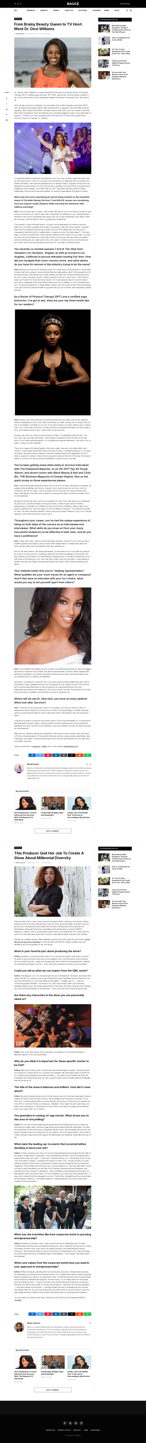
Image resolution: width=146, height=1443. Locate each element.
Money (56, 10)
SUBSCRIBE (125, 4)
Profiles (18, 19)
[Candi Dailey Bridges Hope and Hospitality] (53, 803)
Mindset (44, 10)
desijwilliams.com (71, 746)
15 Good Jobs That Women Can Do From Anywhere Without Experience (120, 75)
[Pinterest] (7, 114)
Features (83, 10)
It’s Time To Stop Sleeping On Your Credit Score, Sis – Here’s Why (121, 51)
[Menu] (15, 10)
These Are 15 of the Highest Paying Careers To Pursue (121, 63)
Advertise (50, 1430)
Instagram (36, 746)
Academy (97, 10)
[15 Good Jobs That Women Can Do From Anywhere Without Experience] (104, 75)
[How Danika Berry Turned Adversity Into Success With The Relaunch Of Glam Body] (26, 803)
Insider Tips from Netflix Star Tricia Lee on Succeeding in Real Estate (78, 815)
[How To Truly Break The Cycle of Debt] (104, 41)
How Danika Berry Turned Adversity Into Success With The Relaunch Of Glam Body (25, 816)
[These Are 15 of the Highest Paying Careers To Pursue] (104, 64)
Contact (77, 1430)
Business (31, 10)
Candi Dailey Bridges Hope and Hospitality (52, 814)
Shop (117, 10)
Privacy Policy (64, 1430)
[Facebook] (7, 98)
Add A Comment (52, 831)
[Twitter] (7, 104)
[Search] (131, 10)
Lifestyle (69, 10)
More (106, 10)
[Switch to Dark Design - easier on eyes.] (127, 10)
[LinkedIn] (7, 109)
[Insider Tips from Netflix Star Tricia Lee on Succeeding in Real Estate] (79, 803)
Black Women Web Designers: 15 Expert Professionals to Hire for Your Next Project (121, 29)
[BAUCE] (73, 3)
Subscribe (95, 1430)
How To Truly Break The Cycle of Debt (121, 39)
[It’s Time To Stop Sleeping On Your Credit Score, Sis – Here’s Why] (104, 52)
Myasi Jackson (21, 862)
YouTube (17, 1300)
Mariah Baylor (20, 33)
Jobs (86, 1430)
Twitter (44, 746)
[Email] (7, 120)
